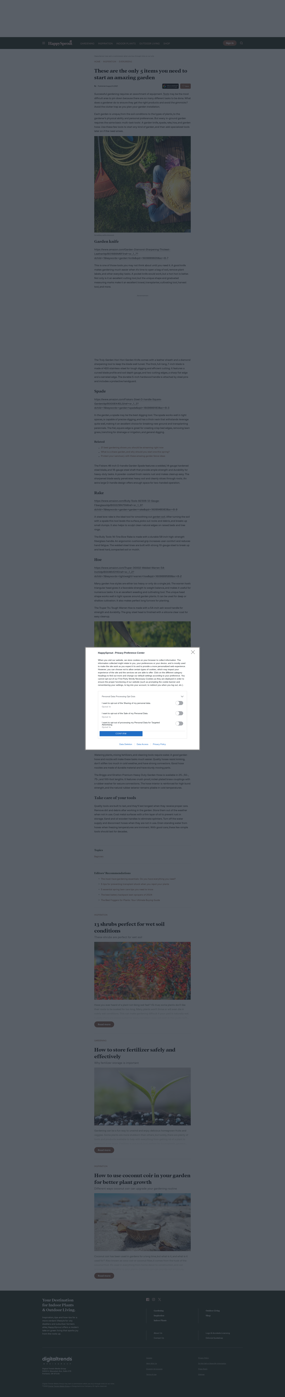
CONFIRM (121, 733)
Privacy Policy (159, 744)
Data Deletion (125, 744)
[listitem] (142, 696)
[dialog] (142, 698)
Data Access (142, 744)
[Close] (194, 653)
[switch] (179, 703)
